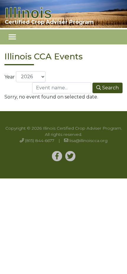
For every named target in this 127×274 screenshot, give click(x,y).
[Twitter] (57, 156)
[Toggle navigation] (12, 37)
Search (110, 88)
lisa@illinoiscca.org (88, 140)
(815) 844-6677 (39, 140)
